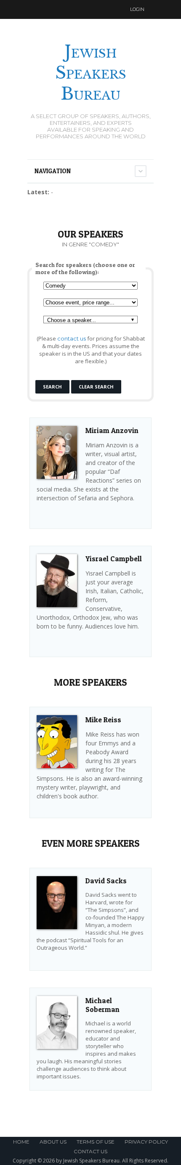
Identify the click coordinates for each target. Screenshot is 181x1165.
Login (137, 9)
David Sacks (106, 880)
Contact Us (90, 1151)
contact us (71, 338)
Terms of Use (95, 1142)
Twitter (97, 9)
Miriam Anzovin (111, 430)
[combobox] (90, 319)
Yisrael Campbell (113, 558)
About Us (53, 1142)
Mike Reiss (103, 719)
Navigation (53, 171)
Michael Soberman (102, 1005)
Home (21, 1142)
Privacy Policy (146, 1142)
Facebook (113, 9)
